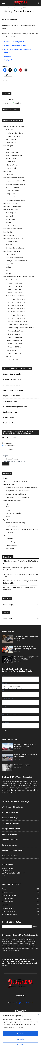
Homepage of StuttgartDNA (14, 42)
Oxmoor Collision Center (12, 379)
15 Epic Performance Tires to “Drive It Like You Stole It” (20, 562)
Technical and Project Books (15, 200)
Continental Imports (9, 845)
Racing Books (10, 194)
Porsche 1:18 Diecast (15, 283)
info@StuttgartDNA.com (24, 1003)
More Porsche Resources (12, 500)
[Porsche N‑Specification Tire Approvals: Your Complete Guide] (7, 649)
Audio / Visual (10, 254)
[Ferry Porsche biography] (7, 767)
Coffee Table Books (12, 190)
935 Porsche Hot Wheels (16, 312)
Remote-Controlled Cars (14, 340)
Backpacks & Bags (12, 242)
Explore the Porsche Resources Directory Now (21, 488)
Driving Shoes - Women (14, 155)
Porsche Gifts (8, 232)
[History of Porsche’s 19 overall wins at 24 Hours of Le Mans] (7, 757)
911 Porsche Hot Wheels (16, 299)
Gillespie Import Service (11, 829)
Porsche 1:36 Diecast (15, 289)
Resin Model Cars (11, 350)
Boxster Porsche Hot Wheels (17, 321)
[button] (3, 3)
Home (4, 8)
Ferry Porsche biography (22, 765)
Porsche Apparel (9, 146)
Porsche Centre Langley (12, 374)
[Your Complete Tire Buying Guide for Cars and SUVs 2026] (7, 659)
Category (5, 456)
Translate (18, 103)
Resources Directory (10, 484)
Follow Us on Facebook (10, 110)
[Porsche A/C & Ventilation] (20, 461)
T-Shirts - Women (12, 165)
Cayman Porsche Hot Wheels (18, 325)
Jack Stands (9, 216)
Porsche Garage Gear (10, 210)
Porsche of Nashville (10, 812)
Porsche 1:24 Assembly (16, 337)
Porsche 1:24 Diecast (15, 286)
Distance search (9, 445)
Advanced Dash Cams (15, 133)
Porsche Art (7, 171)
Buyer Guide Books (12, 187)
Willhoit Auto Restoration (13, 390)
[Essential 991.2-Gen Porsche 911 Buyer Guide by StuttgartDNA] (7, 747)
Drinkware (9, 245)
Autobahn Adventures (11, 385)
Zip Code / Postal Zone (10, 437)
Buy (7, 504)
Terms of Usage (11, 545)
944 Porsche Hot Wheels (16, 315)
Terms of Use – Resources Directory (18, 497)
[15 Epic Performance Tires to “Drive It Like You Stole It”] (7, 639)
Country (4, 706)
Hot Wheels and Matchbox (15, 296)
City (3, 691)
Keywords (5, 722)
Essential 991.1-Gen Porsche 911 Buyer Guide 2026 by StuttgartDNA (20, 582)
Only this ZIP (8, 443)
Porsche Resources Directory (15, 46)
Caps (7, 149)
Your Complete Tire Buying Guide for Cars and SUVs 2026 (20, 575)
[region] (20, 1030)
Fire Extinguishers (11, 139)
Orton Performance (9, 834)
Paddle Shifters (11, 143)
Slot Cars (9, 356)
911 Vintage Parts (10, 401)
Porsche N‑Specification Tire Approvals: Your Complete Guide (18, 569)
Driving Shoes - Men (12, 152)
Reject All (20, 1045)
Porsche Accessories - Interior (13, 127)
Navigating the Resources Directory (18, 491)
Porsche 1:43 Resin (14, 353)
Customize (20, 1039)
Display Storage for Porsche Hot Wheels (21, 328)
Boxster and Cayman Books (15, 184)
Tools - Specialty (11, 226)
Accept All (20, 1033)
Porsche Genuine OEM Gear (12, 229)
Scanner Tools (10, 219)
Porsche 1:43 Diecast (15, 293)
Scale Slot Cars (13, 360)
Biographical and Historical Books (17, 181)
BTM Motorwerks (9, 417)
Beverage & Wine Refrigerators (16, 261)
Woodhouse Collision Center (12, 807)
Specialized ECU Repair (10, 818)
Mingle (8, 516)
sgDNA (5, 519)
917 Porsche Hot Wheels (16, 302)
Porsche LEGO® (9, 235)
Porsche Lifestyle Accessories (13, 238)
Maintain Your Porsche (13, 513)
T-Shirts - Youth (11, 168)
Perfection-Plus (9, 423)
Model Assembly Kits (13, 334)
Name (4, 675)
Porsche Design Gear (10, 203)
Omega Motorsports (10, 839)
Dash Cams (9, 130)
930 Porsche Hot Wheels (16, 309)
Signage (8, 222)
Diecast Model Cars (12, 280)
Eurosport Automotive (10, 823)
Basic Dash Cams (14, 136)
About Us (7, 56)
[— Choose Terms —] (20, 459)
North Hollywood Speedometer (15, 407)
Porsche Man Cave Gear (11, 251)
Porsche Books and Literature (13, 178)
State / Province (7, 699)
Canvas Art (9, 174)
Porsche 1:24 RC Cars (15, 347)
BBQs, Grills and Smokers (14, 257)
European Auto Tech (10, 856)
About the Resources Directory (16, 494)
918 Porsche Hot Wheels (16, 305)
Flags (7, 270)
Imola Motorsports (10, 412)
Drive (7, 507)
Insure (8, 510)
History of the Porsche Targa (15, 523)
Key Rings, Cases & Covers (15, 248)
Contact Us (8, 60)
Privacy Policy (10, 542)
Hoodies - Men (11, 159)
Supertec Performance (12, 396)
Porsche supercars (12, 526)
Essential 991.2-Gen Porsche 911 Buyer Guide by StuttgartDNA (19, 589)
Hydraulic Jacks (11, 213)
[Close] (39, 1014)
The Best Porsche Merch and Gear (15, 481)
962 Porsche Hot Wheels (16, 318)
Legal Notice (10, 548)
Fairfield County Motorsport (12, 850)
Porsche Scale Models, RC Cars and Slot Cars (18, 277)
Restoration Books (12, 197)
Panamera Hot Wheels (15, 331)
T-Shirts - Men (10, 162)
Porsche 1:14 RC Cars (15, 344)
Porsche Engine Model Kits (12, 206)
